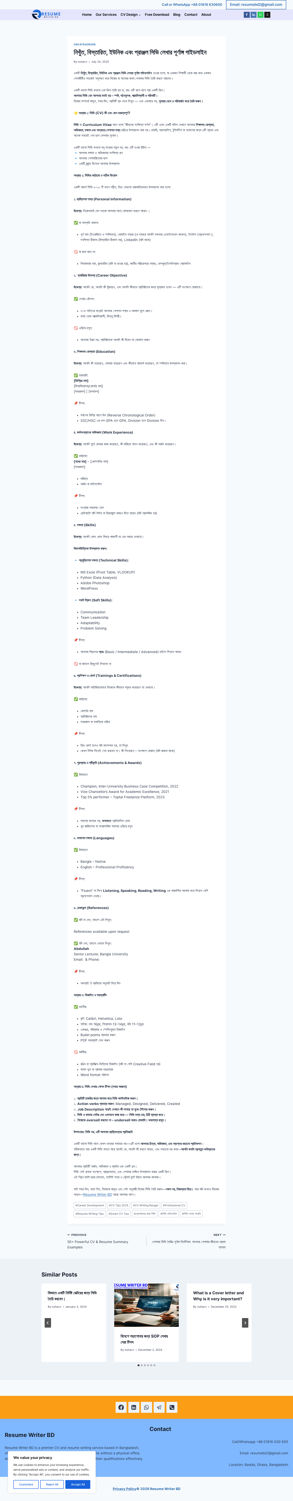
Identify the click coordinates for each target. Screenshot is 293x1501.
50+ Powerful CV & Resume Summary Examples (97, 1241)
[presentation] (146, 1305)
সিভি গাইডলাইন (168, 1213)
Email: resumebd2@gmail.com (256, 4)
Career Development (90, 1205)
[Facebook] (247, 15)
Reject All (52, 1484)
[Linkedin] (254, 15)
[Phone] (267, 15)
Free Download (157, 15)
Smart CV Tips (119, 1213)
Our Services (106, 15)
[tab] (139, 1365)
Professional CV (174, 1205)
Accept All (78, 1484)
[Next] (245, 1323)
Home (87, 15)
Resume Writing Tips (90, 1213)
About (206, 15)
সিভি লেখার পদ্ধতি (191, 1213)
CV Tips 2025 (118, 1205)
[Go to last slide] (48, 1323)
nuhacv (82, 61)
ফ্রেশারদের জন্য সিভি (144, 1213)
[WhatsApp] (261, 15)
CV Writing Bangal (145, 1205)
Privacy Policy (124, 1489)
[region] (52, 1472)
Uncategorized (85, 44)
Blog (176, 15)
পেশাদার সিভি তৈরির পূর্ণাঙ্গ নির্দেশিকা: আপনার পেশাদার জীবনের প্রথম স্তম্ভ (189, 1241)
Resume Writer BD (97, 1195)
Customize (26, 1484)
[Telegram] (159, 1407)
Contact (190, 15)
